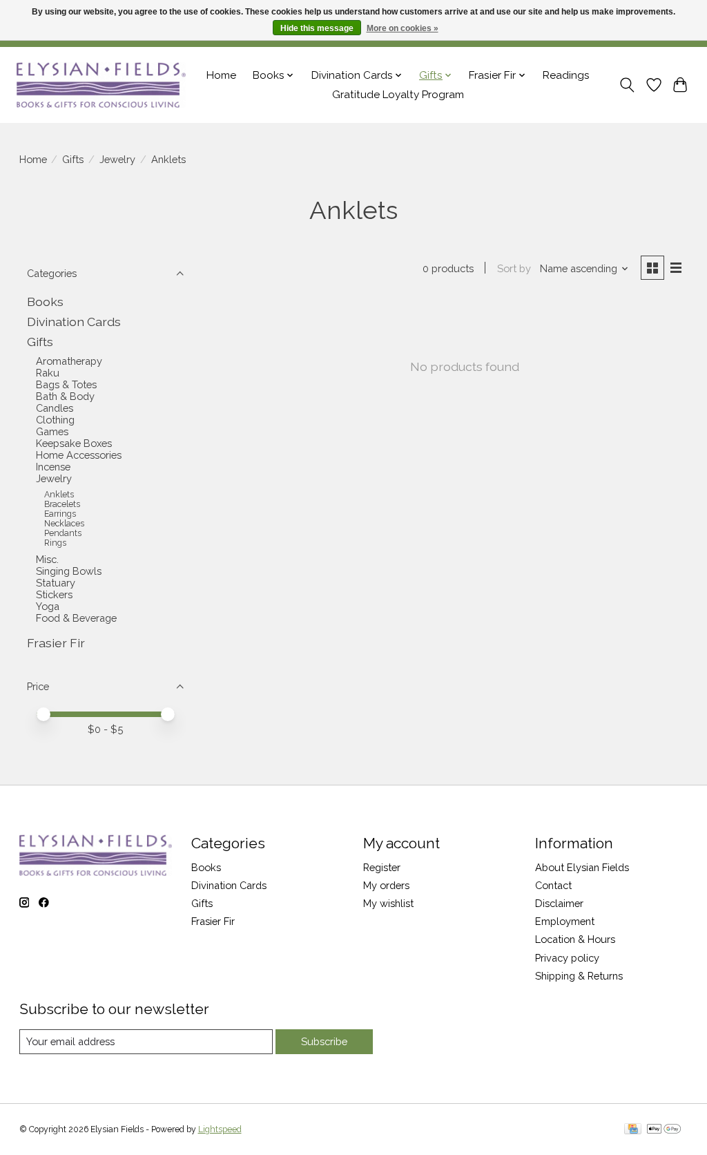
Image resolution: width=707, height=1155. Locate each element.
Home (221, 75)
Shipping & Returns (579, 976)
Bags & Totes (66, 384)
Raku (47, 373)
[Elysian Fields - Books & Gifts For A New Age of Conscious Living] (101, 84)
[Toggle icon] (627, 85)
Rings (55, 543)
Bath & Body (65, 396)
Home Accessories (79, 455)
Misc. (47, 559)
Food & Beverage (76, 618)
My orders (386, 885)
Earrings (60, 514)
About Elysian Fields (582, 867)
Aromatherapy (69, 361)
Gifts (73, 159)
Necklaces (64, 523)
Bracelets (62, 504)
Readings (566, 75)
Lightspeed (220, 1129)
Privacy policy (567, 958)
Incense (53, 466)
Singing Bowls (68, 571)
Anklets (59, 494)
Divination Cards (74, 321)
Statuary (55, 583)
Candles (54, 408)
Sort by (514, 268)
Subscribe (324, 1041)
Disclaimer (559, 903)
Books (45, 301)
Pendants (62, 533)
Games (52, 431)
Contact (553, 885)
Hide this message (317, 28)
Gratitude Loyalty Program (398, 94)
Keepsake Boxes (74, 443)
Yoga (47, 606)
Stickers (54, 594)
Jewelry (117, 159)
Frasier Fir (56, 643)
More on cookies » (402, 28)
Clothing (55, 420)
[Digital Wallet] (664, 1129)
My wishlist (388, 903)
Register (381, 867)
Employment (564, 921)
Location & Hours (575, 939)
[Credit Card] (632, 1129)
